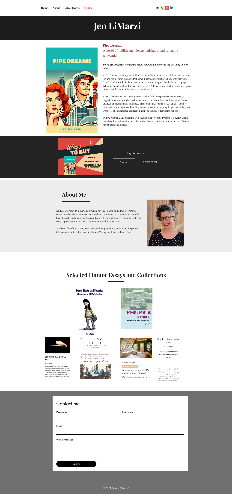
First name (62, 412)
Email (59, 426)
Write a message (64, 439)
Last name (127, 412)
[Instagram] (157, 8)
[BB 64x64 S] (167, 8)
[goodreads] (162, 8)
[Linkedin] (171, 8)
